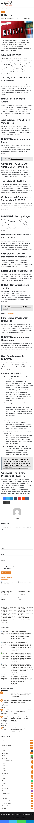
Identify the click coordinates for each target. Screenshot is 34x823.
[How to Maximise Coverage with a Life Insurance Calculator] (5, 730)
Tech (3, 755)
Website (3, 560)
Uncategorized (6, 800)
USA (3, 740)
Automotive (5, 788)
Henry (4, 18)
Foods (3, 750)
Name (3, 548)
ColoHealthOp (11, 313)
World (7, 8)
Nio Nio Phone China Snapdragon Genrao (6, 592)
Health (3, 763)
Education (4, 798)
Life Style (4, 770)
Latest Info (5, 753)
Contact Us (22, 817)
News (3, 768)
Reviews (4, 808)
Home (3, 8)
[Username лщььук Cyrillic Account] (25, 585)
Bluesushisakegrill (6, 745)
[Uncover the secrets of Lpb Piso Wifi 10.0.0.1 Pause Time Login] (5, 712)
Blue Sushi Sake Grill (28, 814)
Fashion (4, 783)
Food (3, 778)
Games (4, 790)
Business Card (5, 806)
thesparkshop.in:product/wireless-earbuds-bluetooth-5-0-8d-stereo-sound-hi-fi (20, 718)
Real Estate (5, 785)
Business (4, 758)
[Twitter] (8, 498)
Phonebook (5, 743)
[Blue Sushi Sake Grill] (8, 3)
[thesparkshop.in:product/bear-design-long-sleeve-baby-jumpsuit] (5, 704)
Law (3, 775)
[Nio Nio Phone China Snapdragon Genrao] (8, 585)
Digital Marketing (6, 803)
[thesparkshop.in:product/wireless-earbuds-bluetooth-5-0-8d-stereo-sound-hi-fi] (5, 721)
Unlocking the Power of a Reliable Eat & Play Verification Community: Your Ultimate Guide (21, 694)
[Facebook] (4, 498)
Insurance (4, 795)
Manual (4, 765)
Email (3, 554)
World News (16, 817)
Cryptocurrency (6, 793)
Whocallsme (5, 773)
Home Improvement (7, 760)
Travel (3, 780)
